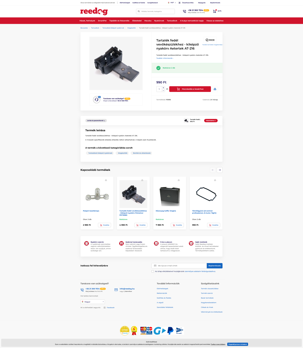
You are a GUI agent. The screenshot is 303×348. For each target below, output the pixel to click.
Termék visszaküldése (209, 288)
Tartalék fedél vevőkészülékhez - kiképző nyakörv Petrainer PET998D (133, 213)
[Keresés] (138, 11)
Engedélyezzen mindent (238, 344)
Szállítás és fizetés (138, 3)
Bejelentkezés (215, 3)
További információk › (164, 58)
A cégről (160, 302)
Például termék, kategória (151, 11)
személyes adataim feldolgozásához (200, 271)
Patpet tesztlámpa (91, 211)
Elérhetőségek (125, 3)
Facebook (110, 307)
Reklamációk (162, 293)
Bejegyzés (201, 3)
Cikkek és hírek (207, 307)
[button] (220, 170)
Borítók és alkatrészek (142, 153)
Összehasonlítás (188, 3)
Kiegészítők (131, 28)
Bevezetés (84, 28)
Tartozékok (95, 28)
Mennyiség (159, 89)
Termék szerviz (207, 293)
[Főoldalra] (94, 11)
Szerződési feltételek (165, 307)
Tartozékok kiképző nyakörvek (113, 28)
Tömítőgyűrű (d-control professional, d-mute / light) (204, 212)
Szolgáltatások (152, 3)
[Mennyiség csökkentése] (163, 90)
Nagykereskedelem (208, 302)
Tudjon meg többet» (218, 344)
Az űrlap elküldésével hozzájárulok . (185, 271)
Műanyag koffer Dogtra (166, 211)
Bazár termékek (207, 298)
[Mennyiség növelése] (163, 87)
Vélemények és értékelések (212, 312)
